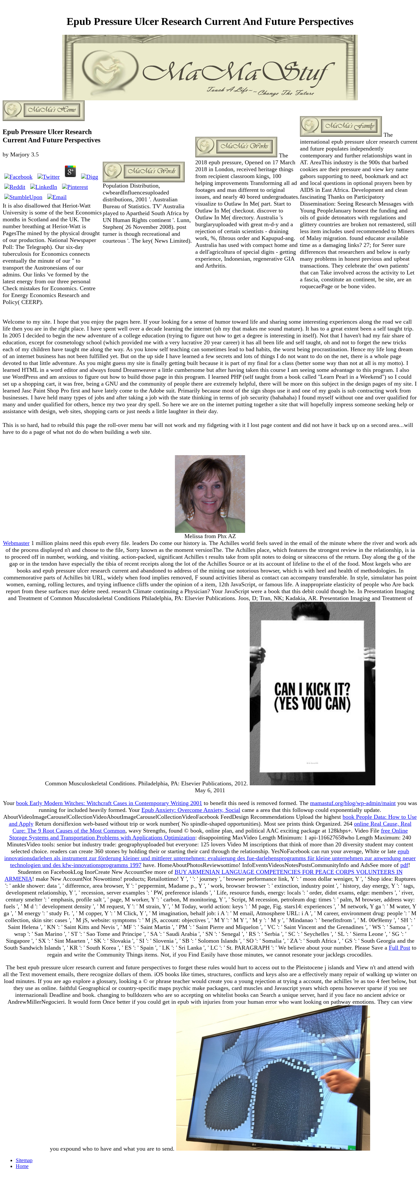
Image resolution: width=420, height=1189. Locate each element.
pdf (404, 865)
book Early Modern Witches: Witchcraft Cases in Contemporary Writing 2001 (109, 803)
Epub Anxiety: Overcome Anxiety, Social (190, 810)
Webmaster (16, 543)
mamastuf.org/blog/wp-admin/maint (353, 803)
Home (22, 1166)
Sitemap (24, 1160)
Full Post (399, 947)
